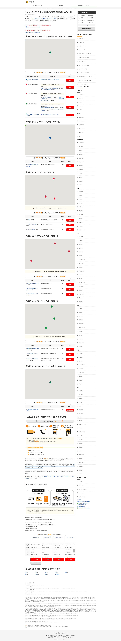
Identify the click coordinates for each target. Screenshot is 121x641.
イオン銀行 (81, 492)
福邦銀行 (81, 339)
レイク (80, 109)
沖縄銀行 (81, 470)
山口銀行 (81, 384)
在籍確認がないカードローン (85, 53)
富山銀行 (81, 244)
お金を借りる (82, 38)
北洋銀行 (81, 146)
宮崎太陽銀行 (82, 462)
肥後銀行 (81, 447)
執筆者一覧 (68, 635)
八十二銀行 (81, 263)
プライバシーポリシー (66, 636)
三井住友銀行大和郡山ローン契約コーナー (50, 79)
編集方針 (73, 635)
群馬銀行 (81, 207)
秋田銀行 (81, 165)
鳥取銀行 (81, 361)
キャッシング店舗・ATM (83, 5)
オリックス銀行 (82, 496)
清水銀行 (81, 290)
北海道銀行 (81, 142)
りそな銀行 (81, 132)
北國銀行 (81, 248)
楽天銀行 (81, 481)
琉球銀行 (81, 474)
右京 (36, 572)
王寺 (46, 572)
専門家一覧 (63, 635)
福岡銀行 (81, 420)
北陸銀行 (81, 251)
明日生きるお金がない (46, 588)
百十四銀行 (81, 413)
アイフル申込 (47, 559)
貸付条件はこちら (32, 612)
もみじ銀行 (81, 368)
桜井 (26, 574)
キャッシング (82, 49)
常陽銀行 (81, 195)
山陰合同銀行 (82, 364)
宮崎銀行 (81, 458)
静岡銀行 (81, 278)
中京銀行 (81, 301)
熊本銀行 (81, 443)
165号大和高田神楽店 (54, 88)
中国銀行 (81, 353)
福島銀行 (81, 181)
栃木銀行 (81, 214)
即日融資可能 (82, 15)
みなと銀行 (81, 342)
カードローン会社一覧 (37, 5)
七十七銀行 (81, 162)
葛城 (66, 572)
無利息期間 (90, 17)
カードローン (31, 7)
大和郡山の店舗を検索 (36, 562)
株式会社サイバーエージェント (49, 626)
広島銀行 (81, 376)
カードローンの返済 (83, 69)
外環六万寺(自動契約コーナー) (47, 107)
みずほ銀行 (81, 124)
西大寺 (36, 574)
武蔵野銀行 (81, 222)
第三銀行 (81, 319)
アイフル (81, 98)
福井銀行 (81, 255)
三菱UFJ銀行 (81, 117)
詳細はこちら (70, 114)
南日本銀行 (81, 466)
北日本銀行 (81, 158)
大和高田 (57, 574)
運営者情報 (58, 635)
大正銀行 (81, 335)
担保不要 (81, 17)
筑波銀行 (81, 199)
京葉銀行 (81, 218)
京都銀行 (81, 312)
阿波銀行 (81, 406)
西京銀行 (81, 380)
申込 (70, 80)
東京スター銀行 (82, 230)
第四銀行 (81, 236)
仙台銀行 (81, 169)
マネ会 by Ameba (31, 615)
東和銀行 (81, 203)
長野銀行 (81, 267)
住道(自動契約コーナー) (32, 353)
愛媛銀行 (81, 398)
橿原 (56, 572)
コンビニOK (90, 22)
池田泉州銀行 (82, 323)
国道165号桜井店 (48, 89)
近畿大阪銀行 (82, 327)
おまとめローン (82, 61)
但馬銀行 (81, 331)
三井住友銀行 (82, 121)
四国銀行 (81, 390)
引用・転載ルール (57, 636)
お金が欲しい (63, 588)
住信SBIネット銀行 (83, 489)
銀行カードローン (82, 46)
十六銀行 (81, 274)
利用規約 (52, 636)
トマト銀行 (81, 372)
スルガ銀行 (81, 286)
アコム (80, 102)
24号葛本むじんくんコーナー (47, 97)
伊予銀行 (81, 402)
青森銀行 (81, 150)
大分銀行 (81, 451)
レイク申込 (70, 559)
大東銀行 (81, 177)
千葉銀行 (81, 226)
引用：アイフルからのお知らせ (32, 27)
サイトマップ (64, 637)
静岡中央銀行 (82, 282)
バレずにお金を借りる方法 (30, 588)
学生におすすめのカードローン (85, 80)
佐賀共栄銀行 (82, 431)
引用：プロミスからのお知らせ (32, 32)
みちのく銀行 (82, 154)
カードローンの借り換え (84, 65)
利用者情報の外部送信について (54, 637)
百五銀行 (81, 316)
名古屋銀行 (81, 294)
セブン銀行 (81, 485)
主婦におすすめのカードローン (85, 76)
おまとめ (81, 22)
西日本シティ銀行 (82, 424)
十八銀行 (81, 435)
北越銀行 (81, 240)
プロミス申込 (35, 559)
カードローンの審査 (83, 84)
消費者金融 (81, 42)
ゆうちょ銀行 (82, 128)
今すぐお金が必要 (38, 588)
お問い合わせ (70, 637)
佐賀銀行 (81, 428)
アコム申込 (59, 559)
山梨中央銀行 (82, 259)
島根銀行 (81, 357)
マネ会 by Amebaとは (50, 635)
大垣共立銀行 (82, 271)
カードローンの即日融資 (84, 57)
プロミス (81, 105)
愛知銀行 (81, 297)
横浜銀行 (81, 191)
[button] (50, 52)
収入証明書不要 (91, 15)
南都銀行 (81, 346)
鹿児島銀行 (81, 454)
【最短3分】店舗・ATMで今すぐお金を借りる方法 (43, 18)
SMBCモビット (82, 94)
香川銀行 (81, 409)
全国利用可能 (82, 20)
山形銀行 (81, 173)
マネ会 (26, 7)
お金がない (72, 588)
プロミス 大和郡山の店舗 (32, 79)
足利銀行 (81, 210)
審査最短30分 (91, 20)
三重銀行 (81, 308)
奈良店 (42, 88)
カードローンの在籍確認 (84, 72)
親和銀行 (81, 439)
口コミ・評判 (60, 5)
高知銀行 (81, 394)
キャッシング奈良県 (49, 7)
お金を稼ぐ (68, 588)
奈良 (46, 574)
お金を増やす (52, 588)
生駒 (26, 572)
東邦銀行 (81, 185)
